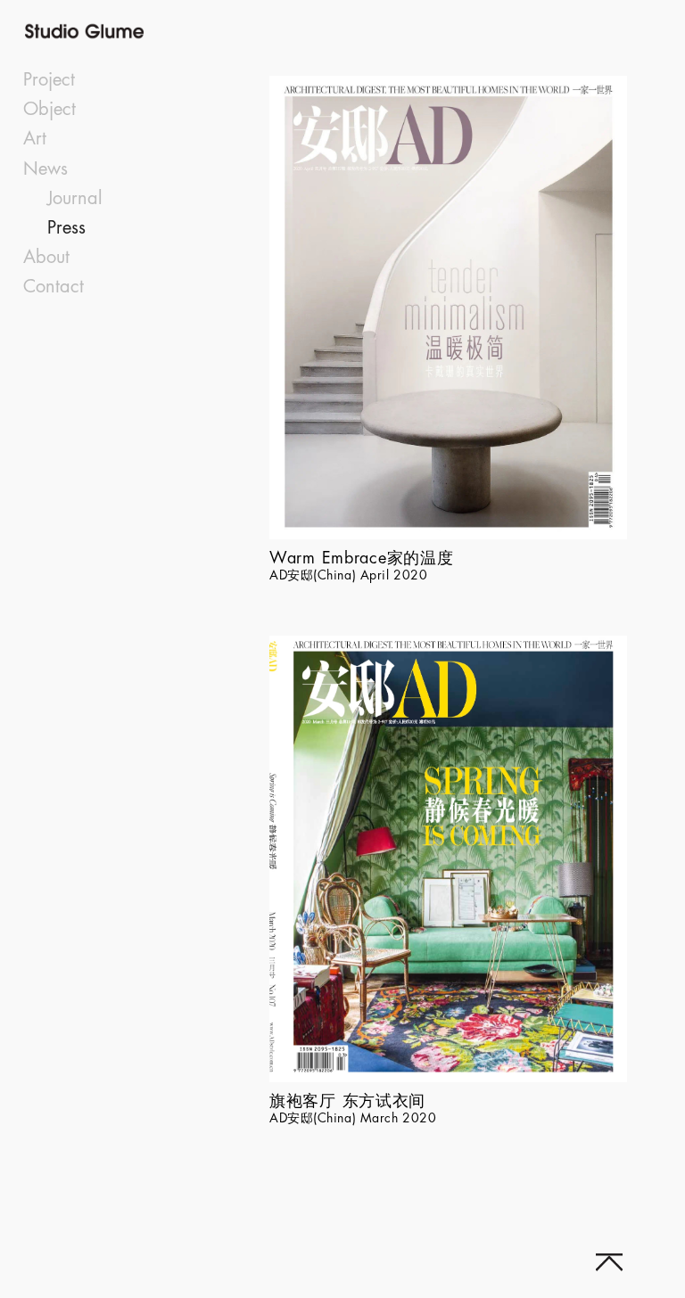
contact (53, 286)
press (66, 227)
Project (49, 79)
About (46, 257)
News (45, 169)
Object (49, 109)
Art (34, 138)
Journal (75, 198)
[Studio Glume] (131, 31)
